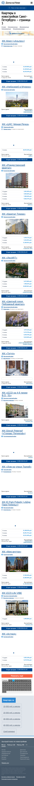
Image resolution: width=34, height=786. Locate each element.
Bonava (30, 492)
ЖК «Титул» (8, 353)
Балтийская (5, 755)
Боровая (4, 759)
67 (30, 688)
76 (20, 690)
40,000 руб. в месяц (11, 725)
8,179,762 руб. (28, 660)
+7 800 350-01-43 (22, 81)
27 (5, 684)
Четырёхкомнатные (19, 29)
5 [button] (20, 62)
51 (26, 686)
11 (30, 680)
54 (3, 688)
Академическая (6, 753)
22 (24, 682)
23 (26, 682)
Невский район (7, 469)
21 (22, 682)
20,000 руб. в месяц (11, 713)
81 (30, 690)
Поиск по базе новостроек (18, 8)
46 (15, 686)
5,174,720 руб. (28, 332)
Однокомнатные (13, 27)
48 (20, 686)
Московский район (8, 356)
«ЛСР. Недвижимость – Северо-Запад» (25, 343)
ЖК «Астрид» (9, 634)
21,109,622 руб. (27, 69)
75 (17, 690)
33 (17, 684)
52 (28, 686)
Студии (4, 27)
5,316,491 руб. (28, 240)
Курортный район (8, 554)
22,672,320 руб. (27, 150)
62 (20, 688)
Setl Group (29, 383)
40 (3, 686)
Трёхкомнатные (6, 29)
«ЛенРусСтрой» (28, 292)
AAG (31, 77)
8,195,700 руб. (28, 334)
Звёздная (22, 755)
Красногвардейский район (10, 44)
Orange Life (29, 421)
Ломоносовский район (9, 217)
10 (28, 680)
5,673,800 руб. (28, 281)
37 (26, 684)
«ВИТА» (30, 204)
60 (15, 688)
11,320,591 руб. (27, 242)
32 (15, 684)
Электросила (7, 509)
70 (7, 690)
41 (5, 686)
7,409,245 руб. (28, 283)
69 (5, 690)
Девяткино (6, 309)
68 (3, 690)
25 (30, 682)
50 (24, 686)
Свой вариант (9, 731)
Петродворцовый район (9, 436)
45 (13, 686)
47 (17, 686)
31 (13, 684)
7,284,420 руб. (28, 196)
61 (17, 688)
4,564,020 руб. (28, 194)
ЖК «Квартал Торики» (13, 214)
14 (7, 682)
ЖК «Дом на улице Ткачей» (16, 466)
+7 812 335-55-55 (22, 387)
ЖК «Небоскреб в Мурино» (16, 86)
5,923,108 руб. (28, 657)
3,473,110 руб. (28, 330)
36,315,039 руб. (27, 71)
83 (5, 691)
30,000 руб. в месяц (11, 719)
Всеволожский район (9, 89)
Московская (6, 358)
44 (11, 686)
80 (28, 690)
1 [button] (13, 62)
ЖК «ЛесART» (9, 257)
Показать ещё (17, 676)
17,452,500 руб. (27, 575)
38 (28, 684)
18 (15, 682)
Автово (4, 749)
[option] (17, 56)
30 (11, 684)
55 (5, 688)
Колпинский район (8, 637)
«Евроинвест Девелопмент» (28, 111)
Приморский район (8, 127)
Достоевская (23, 751)
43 (9, 686)
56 (7, 688)
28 (7, 684)
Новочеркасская (7, 46)
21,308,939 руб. (27, 530)
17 (13, 682)
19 (17, 682)
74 (15, 690)
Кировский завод (24, 759)
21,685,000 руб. (27, 577)
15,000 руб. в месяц (11, 706)
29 (9, 684)
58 (11, 688)
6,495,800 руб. (28, 618)
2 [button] (15, 62)
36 (24, 684)
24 (28, 682)
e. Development (28, 583)
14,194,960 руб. (27, 66)
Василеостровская (8, 400)
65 (26, 688)
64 (24, 688)
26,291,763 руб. (27, 533)
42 (7, 686)
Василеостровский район (10, 398)
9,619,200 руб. (28, 337)
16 (11, 682)
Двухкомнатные (24, 27)
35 (22, 684)
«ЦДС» (30, 155)
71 (9, 690)
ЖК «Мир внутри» (11, 551)
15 (9, 682)
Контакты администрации (8, 777)
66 (28, 688)
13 (5, 682)
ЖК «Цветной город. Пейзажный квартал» (13, 302)
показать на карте (18, 33)
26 (3, 684)
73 (13, 690)
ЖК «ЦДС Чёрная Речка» (15, 124)
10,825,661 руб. (27, 286)
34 (20, 684)
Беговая (4, 757)
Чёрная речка (7, 129)
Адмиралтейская (6, 751)
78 (24, 690)
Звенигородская (24, 757)
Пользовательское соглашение (9, 779)
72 (11, 690)
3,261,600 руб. (28, 191)
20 (20, 682)
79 (26, 690)
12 (3, 682)
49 (22, 686)
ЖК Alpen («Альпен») (13, 41)
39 (30, 684)
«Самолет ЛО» (28, 248)
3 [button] (17, 105)
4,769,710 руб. (28, 237)
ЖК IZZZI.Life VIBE (12, 593)
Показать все (5, 763)
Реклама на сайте (20, 777)
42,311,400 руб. (27, 535)
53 (30, 686)
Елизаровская (7, 471)
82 (3, 691)
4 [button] (18, 62)
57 (9, 688)
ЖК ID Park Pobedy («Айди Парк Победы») (16, 503)
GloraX (30, 457)
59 (13, 688)
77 (22, 690)
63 (22, 688)
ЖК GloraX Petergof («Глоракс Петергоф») (14, 432)
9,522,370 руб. (28, 198)
